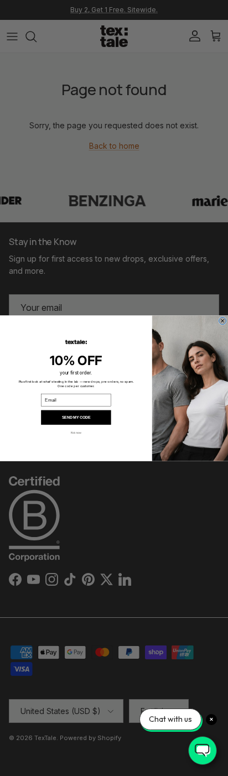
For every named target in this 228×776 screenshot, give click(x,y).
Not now (76, 432)
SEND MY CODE (76, 417)
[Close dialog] (222, 320)
